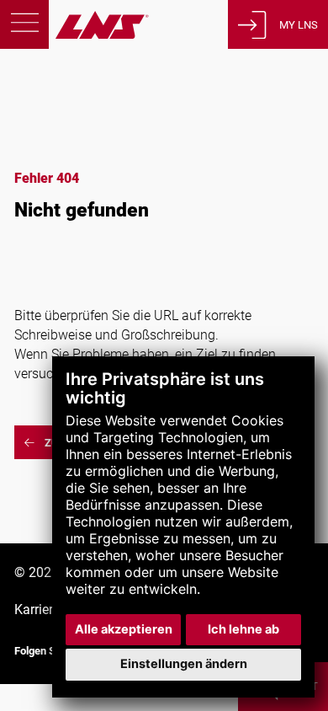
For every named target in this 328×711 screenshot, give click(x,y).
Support (45, 104)
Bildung (43, 131)
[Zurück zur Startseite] (74, 34)
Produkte (49, 78)
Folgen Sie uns (49, 650)
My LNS (298, 25)
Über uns (48, 157)
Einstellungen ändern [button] (183, 663)
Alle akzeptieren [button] (123, 629)
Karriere (37, 609)
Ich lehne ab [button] (243, 629)
